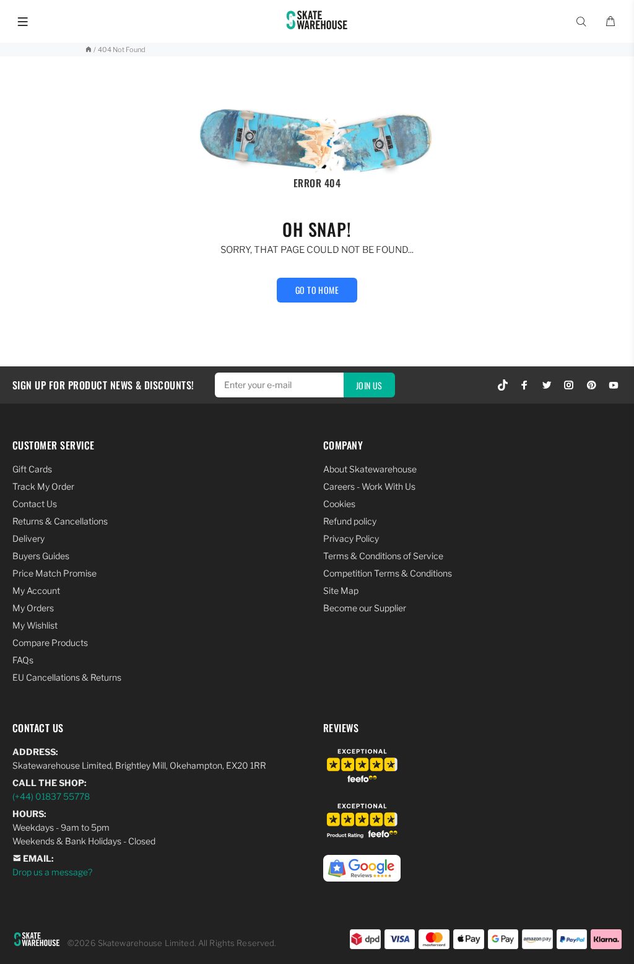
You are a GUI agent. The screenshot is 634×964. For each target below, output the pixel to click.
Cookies (339, 503)
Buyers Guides (40, 556)
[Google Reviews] (362, 861)
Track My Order (43, 486)
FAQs (22, 660)
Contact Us (34, 503)
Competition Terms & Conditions (387, 573)
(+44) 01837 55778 (51, 796)
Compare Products (50, 642)
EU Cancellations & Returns (66, 677)
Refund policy (349, 521)
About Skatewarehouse (370, 469)
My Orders (33, 608)
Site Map (340, 590)
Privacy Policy (351, 538)
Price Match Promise (54, 573)
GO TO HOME (317, 289)
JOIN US (369, 385)
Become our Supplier (364, 608)
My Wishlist (35, 625)
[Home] (88, 49)
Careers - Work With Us (369, 486)
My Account (36, 590)
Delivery (28, 538)
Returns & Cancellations (60, 521)
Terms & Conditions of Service (383, 556)
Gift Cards (32, 469)
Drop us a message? (52, 872)
